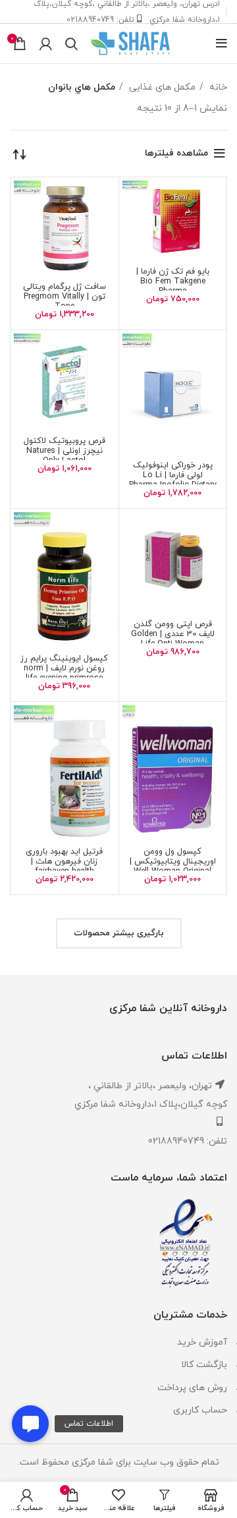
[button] (30, 1423)
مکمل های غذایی (161, 87)
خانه (217, 87)
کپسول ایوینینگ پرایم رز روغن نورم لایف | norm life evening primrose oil (64, 673)
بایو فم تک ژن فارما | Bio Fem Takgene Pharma (172, 281)
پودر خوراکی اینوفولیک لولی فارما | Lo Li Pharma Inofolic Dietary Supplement (173, 480)
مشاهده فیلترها (176, 153)
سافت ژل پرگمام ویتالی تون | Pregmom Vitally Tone (64, 296)
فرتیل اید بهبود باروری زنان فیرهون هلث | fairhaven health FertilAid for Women (64, 866)
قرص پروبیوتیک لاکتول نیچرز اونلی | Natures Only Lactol (64, 451)
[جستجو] (71, 43)
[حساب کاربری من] (46, 43)
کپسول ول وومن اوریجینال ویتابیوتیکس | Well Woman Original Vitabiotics (173, 866)
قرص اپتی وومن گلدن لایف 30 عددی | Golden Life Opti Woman (173, 634)
